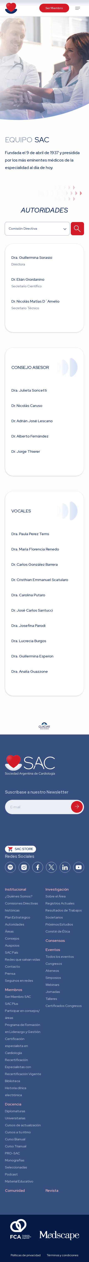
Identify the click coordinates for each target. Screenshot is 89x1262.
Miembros (13, 989)
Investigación (57, 889)
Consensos (55, 940)
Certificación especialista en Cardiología (16, 1046)
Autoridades (14, 924)
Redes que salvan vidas (22, 959)
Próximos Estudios (59, 924)
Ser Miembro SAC (18, 997)
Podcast (11, 1174)
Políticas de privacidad (26, 1255)
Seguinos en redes (19, 980)
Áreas (9, 931)
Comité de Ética (58, 931)
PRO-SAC (12, 1153)
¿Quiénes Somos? (18, 896)
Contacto (12, 966)
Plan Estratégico (17, 917)
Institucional (15, 889)
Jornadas (53, 992)
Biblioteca (12, 1081)
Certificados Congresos (64, 1006)
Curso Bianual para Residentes (15, 1140)
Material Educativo (19, 1181)
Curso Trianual (15, 1146)
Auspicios (12, 945)
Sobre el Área (56, 896)
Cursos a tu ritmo (18, 1132)
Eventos (53, 949)
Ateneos (52, 970)
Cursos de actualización (23, 1125)
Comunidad (15, 1190)
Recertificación (16, 1060)
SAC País (11, 952)
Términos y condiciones (62, 1255)
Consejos (12, 938)
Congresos (54, 963)
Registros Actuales (60, 903)
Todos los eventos (60, 956)
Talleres (51, 999)
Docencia (13, 1104)
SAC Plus (11, 1004)
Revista (52, 1190)
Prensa (10, 973)
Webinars (52, 985)
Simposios (53, 978)
